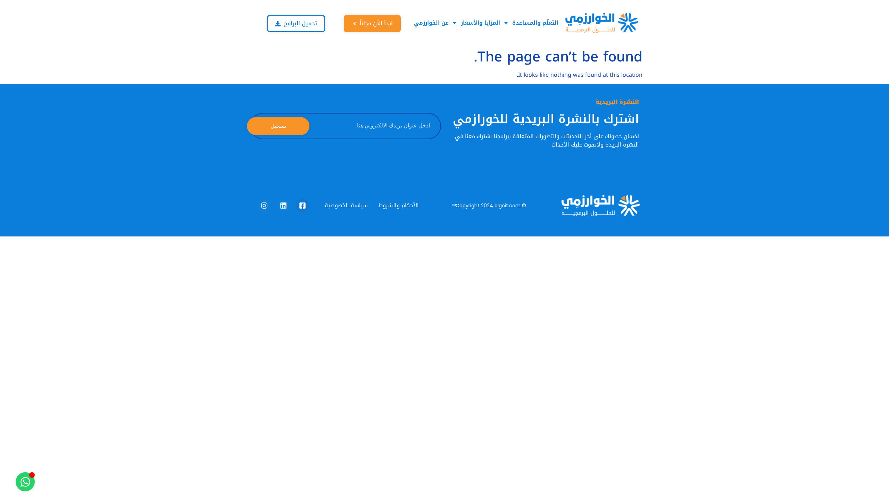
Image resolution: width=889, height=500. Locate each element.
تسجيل (278, 126)
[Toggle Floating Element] (25, 481)
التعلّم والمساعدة (535, 22)
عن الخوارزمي (431, 22)
